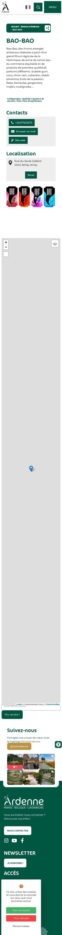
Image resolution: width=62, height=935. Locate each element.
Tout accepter (21, 910)
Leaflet (19, 704)
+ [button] (6, 242)
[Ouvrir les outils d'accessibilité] (58, 744)
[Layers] (55, 243)
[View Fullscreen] (5, 254)
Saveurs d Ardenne (30, 26)
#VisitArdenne (30, 741)
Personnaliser (21, 926)
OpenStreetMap (53, 704)
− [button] (6, 247)
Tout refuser (21, 918)
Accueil (15, 26)
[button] (22, 122)
